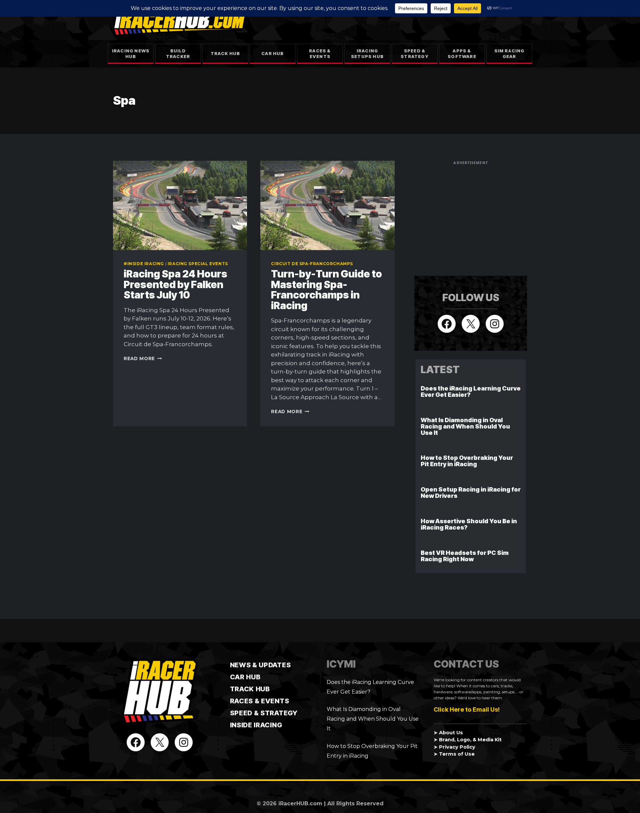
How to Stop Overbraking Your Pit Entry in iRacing (467, 461)
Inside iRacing (256, 725)
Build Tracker (178, 53)
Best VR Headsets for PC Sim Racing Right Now (465, 556)
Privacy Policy (457, 747)
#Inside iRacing (144, 263)
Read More (143, 358)
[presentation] (180, 205)
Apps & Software (462, 53)
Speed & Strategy (415, 53)
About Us (451, 733)
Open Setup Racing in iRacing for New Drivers (471, 492)
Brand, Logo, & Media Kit (470, 740)
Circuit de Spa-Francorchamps (312, 263)
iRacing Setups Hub (367, 53)
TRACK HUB (250, 689)
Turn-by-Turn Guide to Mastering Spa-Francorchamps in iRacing (326, 289)
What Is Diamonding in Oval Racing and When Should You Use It (465, 426)
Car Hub (272, 53)
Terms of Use (457, 754)
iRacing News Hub (130, 53)
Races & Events (320, 53)
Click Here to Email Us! (467, 709)
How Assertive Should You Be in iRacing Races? (469, 524)
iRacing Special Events (198, 263)
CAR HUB (245, 677)
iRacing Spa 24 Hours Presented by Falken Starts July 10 (175, 284)
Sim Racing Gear (509, 53)
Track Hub (225, 53)
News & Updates (260, 665)
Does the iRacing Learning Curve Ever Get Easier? (471, 391)
